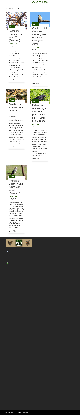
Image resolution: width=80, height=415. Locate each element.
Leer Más (12, 80)
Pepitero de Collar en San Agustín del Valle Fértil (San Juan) (16, 186)
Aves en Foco (40, 1)
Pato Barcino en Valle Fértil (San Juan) (16, 107)
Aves (12, 26)
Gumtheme (24, 412)
